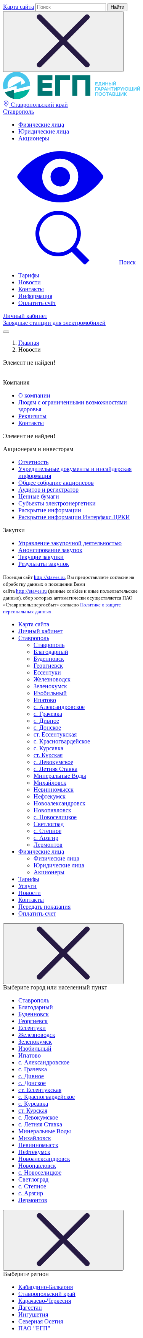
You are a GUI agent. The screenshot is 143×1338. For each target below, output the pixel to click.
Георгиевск (48, 665)
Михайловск (50, 782)
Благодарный (51, 652)
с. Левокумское (53, 762)
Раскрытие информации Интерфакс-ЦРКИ (74, 517)
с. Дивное (46, 720)
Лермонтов (48, 844)
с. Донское (47, 727)
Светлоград (49, 824)
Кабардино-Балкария (45, 1287)
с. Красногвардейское (62, 741)
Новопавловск (52, 810)
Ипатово (45, 700)
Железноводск (52, 679)
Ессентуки (47, 672)
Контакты (31, 289)
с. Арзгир (46, 837)
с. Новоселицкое (55, 817)
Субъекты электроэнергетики (57, 503)
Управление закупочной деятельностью (70, 543)
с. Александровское (59, 707)
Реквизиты (32, 416)
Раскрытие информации (49, 510)
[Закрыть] (63, 953)
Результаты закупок (43, 564)
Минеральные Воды (60, 775)
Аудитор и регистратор (48, 489)
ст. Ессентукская (55, 734)
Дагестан (30, 1307)
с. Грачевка (48, 714)
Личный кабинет (25, 316)
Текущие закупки (41, 557)
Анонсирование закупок (50, 550)
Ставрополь (18, 111)
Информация (35, 296)
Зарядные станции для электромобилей (54, 322)
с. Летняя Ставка (55, 769)
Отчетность (33, 462)
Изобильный (50, 693)
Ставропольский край (38, 104)
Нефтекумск (50, 796)
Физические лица (41, 124)
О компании (34, 395)
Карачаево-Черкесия (44, 1300)
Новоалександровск (59, 803)
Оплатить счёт (37, 303)
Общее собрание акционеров (56, 482)
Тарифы (28, 275)
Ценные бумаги (38, 496)
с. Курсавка (48, 748)
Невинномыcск (54, 789)
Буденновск (49, 658)
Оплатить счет (37, 913)
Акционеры (33, 138)
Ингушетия (33, 1314)
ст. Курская (48, 755)
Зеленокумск (50, 686)
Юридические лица (43, 131)
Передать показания (44, 906)
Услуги (27, 886)
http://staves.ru (49, 577)
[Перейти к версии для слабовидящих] (60, 203)
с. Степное (47, 831)
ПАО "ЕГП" (34, 1328)
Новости (29, 282)
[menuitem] (79, 124)
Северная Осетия (40, 1321)
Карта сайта (18, 6)
